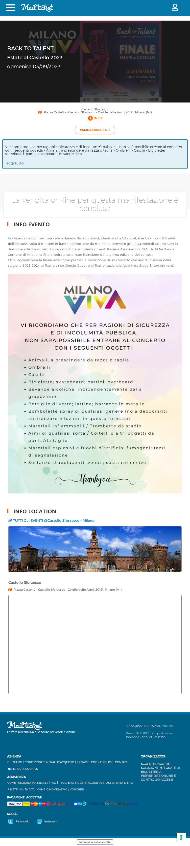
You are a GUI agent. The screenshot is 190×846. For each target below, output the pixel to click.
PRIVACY (83, 762)
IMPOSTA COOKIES (25, 768)
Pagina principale (95, 130)
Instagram (50, 821)
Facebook (22, 821)
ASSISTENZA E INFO (119, 782)
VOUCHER (77, 789)
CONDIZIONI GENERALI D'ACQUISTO (49, 762)
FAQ (53, 782)
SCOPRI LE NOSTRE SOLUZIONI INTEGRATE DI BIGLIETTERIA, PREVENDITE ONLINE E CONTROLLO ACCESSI (160, 771)
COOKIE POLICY (102, 762)
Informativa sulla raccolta (95, 842)
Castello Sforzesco (95, 109)
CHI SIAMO (14, 762)
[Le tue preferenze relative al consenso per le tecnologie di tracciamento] (181, 837)
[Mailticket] (37, 8)
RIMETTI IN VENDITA (21, 789)
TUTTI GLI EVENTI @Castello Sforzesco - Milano (54, 520)
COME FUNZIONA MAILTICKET (27, 782)
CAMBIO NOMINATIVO (52, 789)
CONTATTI (121, 762)
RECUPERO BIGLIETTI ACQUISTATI (81, 782)
